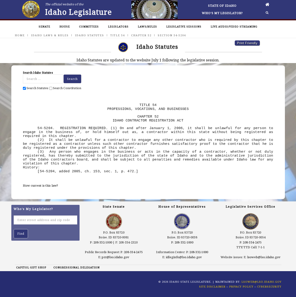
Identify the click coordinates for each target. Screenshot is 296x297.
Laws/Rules (147, 26)
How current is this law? (40, 185)
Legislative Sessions (183, 26)
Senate (44, 26)
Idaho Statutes (89, 35)
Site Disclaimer (212, 286)
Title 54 (117, 35)
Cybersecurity (269, 286)
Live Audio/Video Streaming (234, 26)
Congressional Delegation (76, 267)
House (64, 26)
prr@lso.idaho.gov (115, 257)
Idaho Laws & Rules (50, 35)
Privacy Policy (241, 286)
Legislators (118, 26)
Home (20, 35)
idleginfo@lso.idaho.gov (184, 257)
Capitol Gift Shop (31, 267)
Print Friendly (247, 43)
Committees (89, 26)
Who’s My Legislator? (222, 13)
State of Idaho (222, 5)
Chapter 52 (141, 35)
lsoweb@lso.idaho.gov (264, 257)
